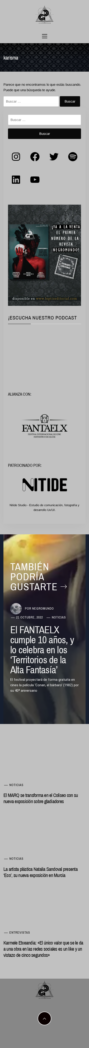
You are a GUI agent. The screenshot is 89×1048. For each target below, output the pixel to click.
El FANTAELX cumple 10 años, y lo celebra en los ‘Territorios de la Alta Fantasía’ (42, 649)
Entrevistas (19, 932)
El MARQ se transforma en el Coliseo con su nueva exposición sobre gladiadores (40, 798)
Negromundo (43, 608)
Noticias (59, 617)
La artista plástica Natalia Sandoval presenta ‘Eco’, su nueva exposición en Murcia (40, 872)
